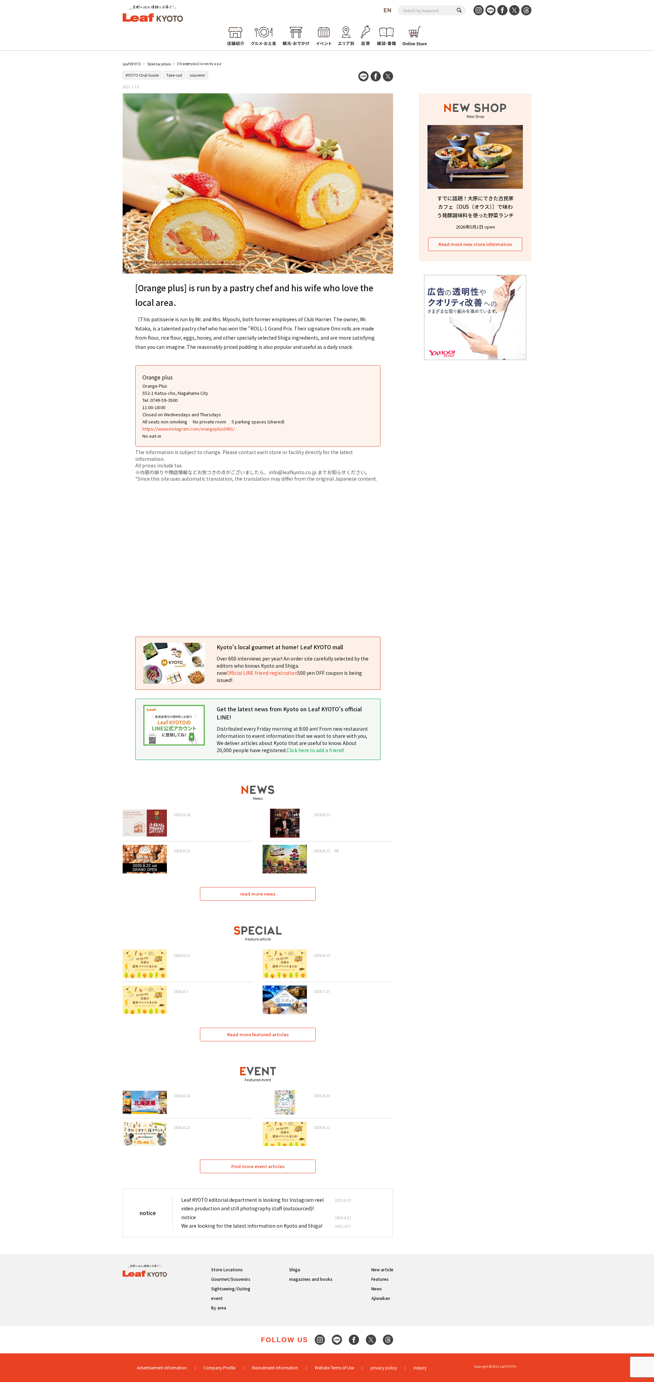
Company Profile (219, 1367)
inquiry (420, 1367)
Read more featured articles (258, 1034)
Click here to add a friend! (315, 750)
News (376, 1288)
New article (382, 1269)
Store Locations (159, 63)
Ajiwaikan (380, 1298)
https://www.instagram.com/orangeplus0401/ (188, 428)
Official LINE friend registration (262, 672)
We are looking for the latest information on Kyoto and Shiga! (251, 1225)
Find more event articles (258, 1166)
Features (380, 1279)
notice (188, 1217)
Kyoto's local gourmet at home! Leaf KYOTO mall (280, 647)
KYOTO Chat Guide (142, 75)
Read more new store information (475, 244)
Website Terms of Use (334, 1367)
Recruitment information (275, 1367)
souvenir (197, 75)
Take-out (174, 75)
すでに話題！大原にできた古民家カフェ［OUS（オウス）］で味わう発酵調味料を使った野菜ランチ (475, 207)
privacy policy (384, 1367)
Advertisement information (162, 1367)
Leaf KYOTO (132, 63)
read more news (258, 893)
